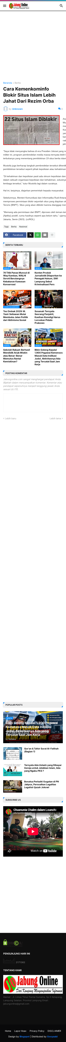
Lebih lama (55, 418)
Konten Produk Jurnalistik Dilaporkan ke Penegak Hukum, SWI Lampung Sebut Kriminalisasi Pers (48, 278)
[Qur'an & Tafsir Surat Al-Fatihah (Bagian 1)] (12, 753)
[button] (4, 6)
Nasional (23, 226)
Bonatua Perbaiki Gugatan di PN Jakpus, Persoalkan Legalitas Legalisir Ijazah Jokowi (41, 784)
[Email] (45, 235)
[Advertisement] (33, 49)
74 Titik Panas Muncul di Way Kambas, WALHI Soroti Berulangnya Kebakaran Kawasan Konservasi (16, 278)
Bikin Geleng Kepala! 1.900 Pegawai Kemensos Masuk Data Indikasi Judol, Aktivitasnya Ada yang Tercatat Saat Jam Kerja (49, 357)
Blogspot (24, 1036)
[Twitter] (30, 235)
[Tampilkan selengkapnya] (52, 235)
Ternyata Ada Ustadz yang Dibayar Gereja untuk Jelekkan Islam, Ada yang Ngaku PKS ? (43, 768)
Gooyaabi (52, 1036)
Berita (18, 83)
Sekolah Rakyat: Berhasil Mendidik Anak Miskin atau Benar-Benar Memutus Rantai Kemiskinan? (16, 355)
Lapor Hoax (20, 1031)
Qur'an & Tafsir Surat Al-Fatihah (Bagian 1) (41, 750)
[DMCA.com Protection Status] (13, 945)
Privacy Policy (37, 1031)
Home (8, 1031)
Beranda (7, 83)
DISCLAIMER (54, 1031)
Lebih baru (10, 418)
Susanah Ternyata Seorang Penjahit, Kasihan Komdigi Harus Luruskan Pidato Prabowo (47, 317)
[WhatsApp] (37, 235)
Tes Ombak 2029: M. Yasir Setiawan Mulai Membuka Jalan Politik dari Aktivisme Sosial (15, 315)
